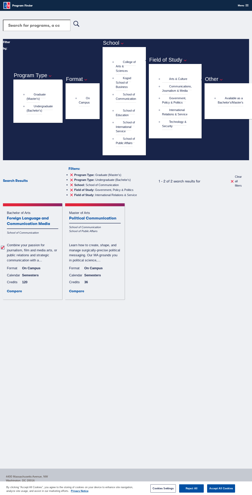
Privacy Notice (79, 490)
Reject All (191, 488)
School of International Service (125, 127)
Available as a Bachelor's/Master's (230, 100)
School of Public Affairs (125, 141)
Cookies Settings (163, 488)
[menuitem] (40, 96)
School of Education (125, 113)
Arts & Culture (178, 78)
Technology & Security (174, 124)
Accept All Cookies (221, 488)
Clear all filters (238, 181)
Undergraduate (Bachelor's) (40, 108)
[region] (126, 488)
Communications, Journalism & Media (177, 89)
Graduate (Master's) (36, 97)
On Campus (84, 100)
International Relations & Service (174, 112)
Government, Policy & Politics (174, 100)
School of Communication (126, 97)
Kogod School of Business (123, 82)
